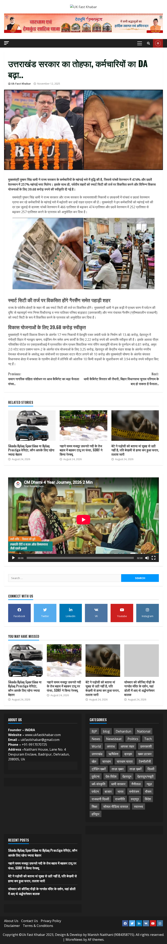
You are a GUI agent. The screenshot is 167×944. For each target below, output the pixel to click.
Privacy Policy (51, 921)
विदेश (148, 799)
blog (106, 731)
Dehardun (123, 731)
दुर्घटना (96, 776)
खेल (94, 761)
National (143, 731)
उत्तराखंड (97, 754)
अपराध (111, 746)
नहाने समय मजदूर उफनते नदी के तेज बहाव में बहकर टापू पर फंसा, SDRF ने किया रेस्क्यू (83, 425)
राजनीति (120, 799)
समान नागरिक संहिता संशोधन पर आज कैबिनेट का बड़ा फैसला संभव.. (43, 378)
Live (158, 43)
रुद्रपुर (135, 799)
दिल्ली (150, 769)
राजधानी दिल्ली (100, 799)
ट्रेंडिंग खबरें (99, 769)
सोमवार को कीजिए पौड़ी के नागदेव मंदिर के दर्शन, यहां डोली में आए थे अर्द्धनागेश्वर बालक (141, 660)
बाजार (108, 791)
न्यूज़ (149, 784)
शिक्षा (94, 806)
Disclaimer (12, 925)
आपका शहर (127, 746)
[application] (83, 519)
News (96, 739)
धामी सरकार (118, 784)
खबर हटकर (145, 754)
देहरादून (126, 776)
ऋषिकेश (113, 754)
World (96, 746)
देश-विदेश (110, 776)
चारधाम (106, 761)
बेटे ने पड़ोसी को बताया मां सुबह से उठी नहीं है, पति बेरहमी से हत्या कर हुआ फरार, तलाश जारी (135, 425)
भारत (120, 791)
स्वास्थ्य (138, 806)
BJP (94, 731)
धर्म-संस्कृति (98, 784)
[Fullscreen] (154, 558)
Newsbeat (114, 739)
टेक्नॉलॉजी (145, 761)
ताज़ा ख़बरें (136, 769)
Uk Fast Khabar (21, 83)
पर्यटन (95, 791)
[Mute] (147, 558)
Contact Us (29, 921)
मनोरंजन (134, 791)
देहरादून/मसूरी (145, 776)
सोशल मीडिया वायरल (115, 806)
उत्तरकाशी (146, 746)
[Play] (13, 558)
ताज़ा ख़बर (118, 769)
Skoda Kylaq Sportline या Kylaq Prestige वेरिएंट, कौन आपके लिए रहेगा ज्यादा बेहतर (32, 425)
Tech (148, 739)
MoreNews (74, 939)
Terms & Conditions (38, 925)
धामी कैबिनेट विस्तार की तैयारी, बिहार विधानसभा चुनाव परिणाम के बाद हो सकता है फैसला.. (121, 378)
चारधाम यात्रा (125, 761)
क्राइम (128, 754)
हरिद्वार (95, 814)
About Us (11, 921)
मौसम (148, 791)
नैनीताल (136, 784)
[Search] (148, 43)
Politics (132, 739)
